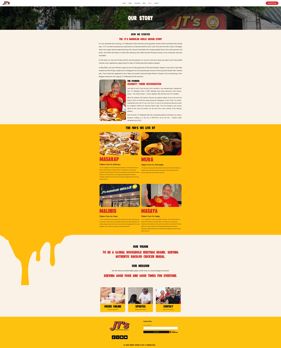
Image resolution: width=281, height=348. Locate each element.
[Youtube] (126, 337)
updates (140, 306)
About (149, 3)
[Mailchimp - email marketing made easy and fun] (173, 333)
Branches (137, 3)
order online (112, 306)
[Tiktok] (113, 337)
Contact (156, 3)
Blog (144, 3)
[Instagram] (117, 337)
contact (168, 306)
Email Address (147, 325)
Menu (130, 3)
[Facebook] (122, 337)
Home (124, 3)
